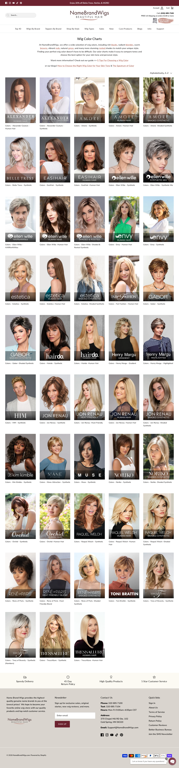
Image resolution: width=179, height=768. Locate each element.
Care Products (125, 28)
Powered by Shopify (38, 755)
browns (43, 48)
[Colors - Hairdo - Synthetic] (55, 338)
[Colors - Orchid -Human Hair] (55, 516)
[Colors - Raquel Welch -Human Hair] (124, 516)
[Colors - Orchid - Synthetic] (20, 516)
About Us (153, 707)
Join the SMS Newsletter (160, 734)
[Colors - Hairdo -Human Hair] (89, 338)
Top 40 (18, 28)
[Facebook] (6, 3)
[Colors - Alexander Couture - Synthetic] (55, 100)
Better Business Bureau (160, 729)
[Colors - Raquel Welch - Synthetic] (89, 516)
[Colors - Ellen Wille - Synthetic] (124, 159)
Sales (101, 28)
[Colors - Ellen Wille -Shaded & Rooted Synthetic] (89, 219)
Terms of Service (157, 712)
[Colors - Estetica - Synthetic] (20, 278)
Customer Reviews (158, 725)
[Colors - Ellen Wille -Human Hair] (55, 219)
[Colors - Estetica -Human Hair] (55, 278)
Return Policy (155, 720)
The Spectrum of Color (123, 65)
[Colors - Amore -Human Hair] (124, 100)
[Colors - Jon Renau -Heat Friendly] (89, 397)
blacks (114, 44)
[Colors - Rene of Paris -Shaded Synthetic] (89, 575)
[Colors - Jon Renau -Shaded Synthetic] (158, 397)
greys (71, 48)
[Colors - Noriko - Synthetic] (124, 457)
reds (58, 48)
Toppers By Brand (53, 28)
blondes (129, 44)
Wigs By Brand (33, 28)
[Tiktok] (17, 3)
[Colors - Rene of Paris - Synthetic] (20, 575)
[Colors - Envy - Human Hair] (124, 219)
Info (149, 28)
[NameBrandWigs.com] (89, 15)
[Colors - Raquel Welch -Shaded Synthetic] (158, 516)
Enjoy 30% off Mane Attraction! (89, 3)
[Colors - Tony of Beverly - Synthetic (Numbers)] (20, 635)
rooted (102, 48)
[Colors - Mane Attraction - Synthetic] (55, 457)
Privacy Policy (155, 716)
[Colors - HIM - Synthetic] (20, 397)
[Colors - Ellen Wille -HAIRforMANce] (20, 219)
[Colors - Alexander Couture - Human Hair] (20, 100)
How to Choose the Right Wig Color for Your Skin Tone (84, 65)
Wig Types (89, 28)
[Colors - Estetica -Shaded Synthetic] (89, 278)
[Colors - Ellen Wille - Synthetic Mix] (158, 159)
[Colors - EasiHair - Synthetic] (55, 159)
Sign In (152, 703)
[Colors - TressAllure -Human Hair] (89, 635)
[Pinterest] (21, 3)
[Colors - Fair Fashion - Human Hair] (124, 278)
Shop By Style (73, 28)
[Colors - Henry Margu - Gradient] (124, 338)
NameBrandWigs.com (21, 755)
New (111, 28)
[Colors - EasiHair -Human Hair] (89, 159)
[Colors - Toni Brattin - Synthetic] (124, 575)
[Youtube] (14, 3)
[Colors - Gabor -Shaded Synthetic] (20, 338)
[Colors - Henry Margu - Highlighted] (158, 338)
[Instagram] (10, 3)
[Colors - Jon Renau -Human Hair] (124, 397)
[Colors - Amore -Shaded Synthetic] (158, 100)
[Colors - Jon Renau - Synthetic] (55, 397)
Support (160, 28)
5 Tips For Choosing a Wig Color (112, 60)
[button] (172, 761)
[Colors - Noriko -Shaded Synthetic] (158, 457)
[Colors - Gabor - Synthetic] (158, 278)
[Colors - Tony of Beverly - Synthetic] (158, 575)
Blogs (139, 28)
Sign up (62, 724)
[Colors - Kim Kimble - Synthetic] (20, 457)
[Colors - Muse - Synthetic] (89, 457)
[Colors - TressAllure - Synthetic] (55, 635)
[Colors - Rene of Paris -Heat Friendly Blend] (55, 575)
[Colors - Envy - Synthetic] (158, 219)
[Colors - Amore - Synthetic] (89, 100)
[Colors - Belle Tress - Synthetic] (20, 159)
